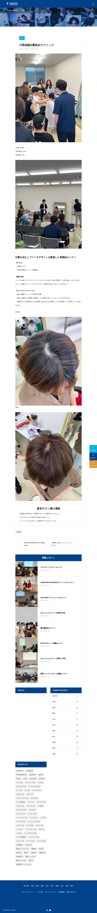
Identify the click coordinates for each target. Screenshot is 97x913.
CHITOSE (29, 771)
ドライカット (20, 813)
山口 (65, 719)
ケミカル (34, 798)
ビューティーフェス (34, 821)
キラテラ (30, 794)
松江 (65, 736)
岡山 (65, 713)
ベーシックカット (30, 829)
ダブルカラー (31, 806)
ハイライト (33, 817)
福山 (65, 707)
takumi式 (33, 778)
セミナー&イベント (28, 892)
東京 (65, 748)
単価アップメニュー (22, 848)
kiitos (41, 774)
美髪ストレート (30, 856)
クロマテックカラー (22, 798)
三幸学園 (19, 845)
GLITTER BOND (21, 774)
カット (19, 790)
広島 (65, 702)
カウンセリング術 (34, 786)
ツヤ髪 (40, 806)
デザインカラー (21, 809)
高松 (22, 38)
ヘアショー (39, 825)
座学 (41, 848)
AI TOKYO (19, 771)
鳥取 (57, 886)
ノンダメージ (32, 813)
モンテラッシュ (34, 837)
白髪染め (18, 532)
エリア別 (40, 892)
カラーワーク (36, 790)
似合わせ (28, 845)
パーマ (42, 817)
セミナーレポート (51, 892)
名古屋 (65, 696)
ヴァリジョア (41, 841)
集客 (31, 860)
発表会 (33, 852)
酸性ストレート (21, 860)
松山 (65, 725)
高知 (65, 742)
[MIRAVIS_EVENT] (12, 4)
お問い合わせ (71, 892)
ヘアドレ (19, 829)
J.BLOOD (32, 774)
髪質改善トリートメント (23, 864)
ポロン (41, 829)
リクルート (20, 841)
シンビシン (20, 806)
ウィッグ (19, 782)
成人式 (19, 852)
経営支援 (19, 856)
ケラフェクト (41, 802)
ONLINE (26, 886)
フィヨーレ (20, 825)
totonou (42, 778)
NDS (18, 778)
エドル (40, 782)
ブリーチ (30, 825)
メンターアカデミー (30, 833)
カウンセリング (21, 786)
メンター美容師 (21, 837)
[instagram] (47, 910)
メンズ (19, 833)
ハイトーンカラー (21, 817)
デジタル (32, 809)
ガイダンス (20, 794)
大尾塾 (33, 848)
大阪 (65, 754)
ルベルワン (30, 841)
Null (25, 778)
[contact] (50, 910)
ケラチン (31, 802)
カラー (26, 790)
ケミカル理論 (20, 802)
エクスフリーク (30, 782)
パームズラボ (20, 821)
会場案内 (62, 892)
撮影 (26, 852)
